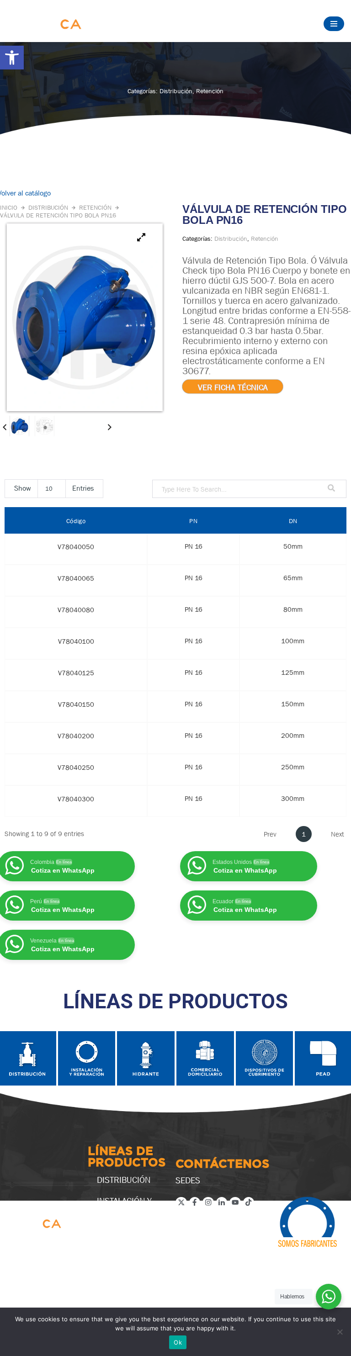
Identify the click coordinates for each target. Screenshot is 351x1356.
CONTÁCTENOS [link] (222, 1164)
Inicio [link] (8, 207)
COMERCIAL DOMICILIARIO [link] (123, 1256)
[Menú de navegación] (334, 23)
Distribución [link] (176, 91)
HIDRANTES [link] (118, 1231)
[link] (12, 57)
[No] (339, 1331)
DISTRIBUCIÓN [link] (123, 1180)
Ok (178, 1342)
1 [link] (304, 834)
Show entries (54, 488)
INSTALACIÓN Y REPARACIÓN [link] (124, 1205)
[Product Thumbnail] (141, 237)
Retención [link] (209, 91)
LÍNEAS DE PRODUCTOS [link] (126, 1157)
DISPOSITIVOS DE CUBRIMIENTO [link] (129, 1286)
